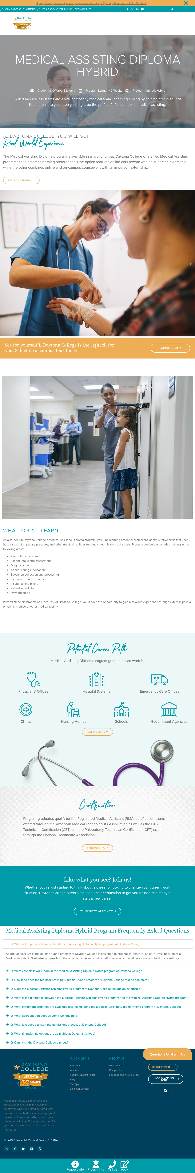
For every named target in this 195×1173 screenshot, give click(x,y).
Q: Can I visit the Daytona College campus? (39, 1042)
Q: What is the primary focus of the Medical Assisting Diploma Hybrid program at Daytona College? (76, 944)
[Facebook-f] (127, 9)
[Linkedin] (31, 1148)
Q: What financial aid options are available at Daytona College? (52, 1033)
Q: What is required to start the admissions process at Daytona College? (58, 1024)
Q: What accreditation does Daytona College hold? (44, 1015)
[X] (132, 9)
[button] (172, 9)
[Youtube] (142, 9)
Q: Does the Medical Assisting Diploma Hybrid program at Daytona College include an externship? (75, 989)
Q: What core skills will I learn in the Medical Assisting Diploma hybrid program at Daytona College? (76, 971)
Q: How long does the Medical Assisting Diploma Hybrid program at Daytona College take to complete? (79, 980)
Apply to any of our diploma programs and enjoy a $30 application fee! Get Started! (91, 3)
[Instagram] (137, 9)
